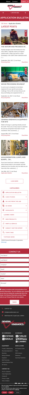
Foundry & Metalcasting (7, 348)
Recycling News (5, 62)
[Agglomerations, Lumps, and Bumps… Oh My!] (14, 147)
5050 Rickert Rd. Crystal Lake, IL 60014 (14, 315)
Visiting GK (4, 376)
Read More (25, 62)
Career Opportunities (6, 373)
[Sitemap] (3, 242)
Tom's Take (10, 232)
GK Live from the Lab (13, 201)
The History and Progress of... (13, 47)
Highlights (10, 210)
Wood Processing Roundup (13, 84)
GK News (9, 206)
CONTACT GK (8, 308)
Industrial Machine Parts (7, 362)
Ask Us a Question (6, 371)
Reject (11, 392)
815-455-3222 (15, 12)
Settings (17, 392)
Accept (4, 392)
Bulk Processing (5, 360)
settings (17, 389)
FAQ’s (16, 350)
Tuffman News (9, 237)
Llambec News (9, 214)
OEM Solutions (18, 353)
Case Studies (10, 197)
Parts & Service (11, 223)
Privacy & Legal (5, 378)
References (17, 355)
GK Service (4, 364)
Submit (14, 302)
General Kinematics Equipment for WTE (14, 121)
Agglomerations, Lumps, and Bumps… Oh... (13, 158)
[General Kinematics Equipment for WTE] (14, 109)
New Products (11, 219)
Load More (14, 181)
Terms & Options (6, 380)
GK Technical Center (20, 348)
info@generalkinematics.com (12, 312)
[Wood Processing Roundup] (14, 74)
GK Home (4, 23)
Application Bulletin (6, 173)
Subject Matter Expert (14, 228)
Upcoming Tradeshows (20, 357)
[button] (25, 1)
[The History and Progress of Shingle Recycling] (14, 37)
